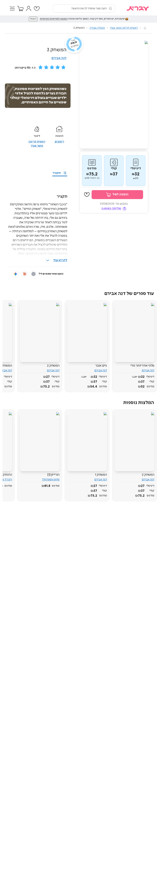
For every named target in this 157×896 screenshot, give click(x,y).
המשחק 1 (101, 475)
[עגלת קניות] (20, 8)
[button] (12, 8)
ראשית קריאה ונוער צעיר (124, 28)
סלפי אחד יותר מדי (142, 366)
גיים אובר (101, 366)
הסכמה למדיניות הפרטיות (54, 19)
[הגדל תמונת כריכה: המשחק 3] (114, 95)
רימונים (59, 141)
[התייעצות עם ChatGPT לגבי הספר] (33, 274)
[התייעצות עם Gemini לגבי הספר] (15, 274)
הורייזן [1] (53, 475)
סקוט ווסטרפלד (50, 479)
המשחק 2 (53, 366)
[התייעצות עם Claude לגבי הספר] (24, 274)
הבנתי (33, 19)
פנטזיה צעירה (97, 28)
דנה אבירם (59, 58)
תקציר (56, 173)
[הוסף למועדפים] (87, 195)
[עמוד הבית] (145, 28)
